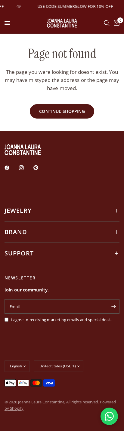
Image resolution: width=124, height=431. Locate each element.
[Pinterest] (40, 167)
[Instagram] (25, 167)
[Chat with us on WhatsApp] (109, 416)
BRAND (16, 232)
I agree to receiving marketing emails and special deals (61, 319)
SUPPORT (19, 253)
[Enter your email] (113, 306)
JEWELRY (18, 210)
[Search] (107, 23)
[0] (115, 23)
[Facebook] (11, 167)
